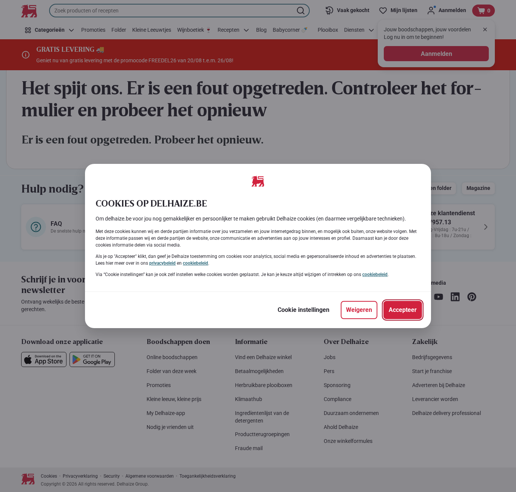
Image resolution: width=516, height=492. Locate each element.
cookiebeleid (195, 263)
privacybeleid (162, 263)
